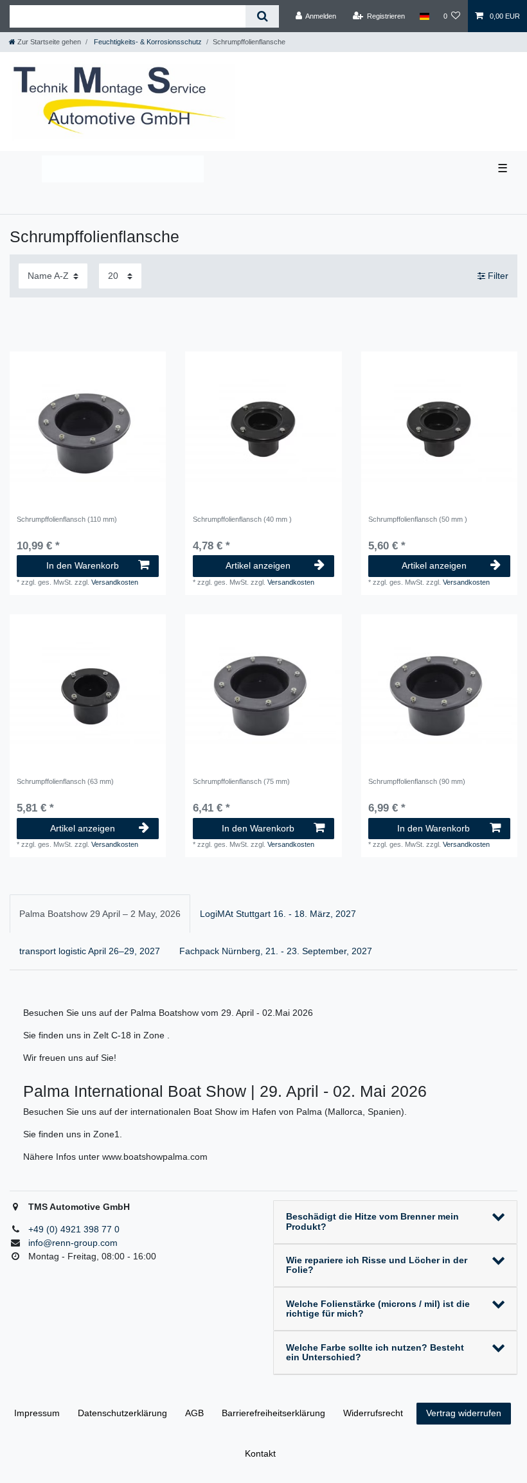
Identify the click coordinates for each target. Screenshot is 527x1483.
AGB (194, 1413)
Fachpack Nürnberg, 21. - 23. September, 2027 (275, 951)
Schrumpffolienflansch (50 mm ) (417, 519)
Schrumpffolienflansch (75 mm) (241, 781)
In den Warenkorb (82, 565)
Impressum (37, 1413)
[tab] (100, 913)
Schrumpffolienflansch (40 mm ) (242, 519)
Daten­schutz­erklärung (122, 1413)
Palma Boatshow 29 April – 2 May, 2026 (100, 914)
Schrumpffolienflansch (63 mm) (65, 781)
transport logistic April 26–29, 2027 (89, 951)
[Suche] (262, 16)
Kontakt (260, 1453)
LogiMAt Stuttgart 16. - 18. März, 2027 (278, 914)
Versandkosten (114, 582)
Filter (496, 276)
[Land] (424, 16)
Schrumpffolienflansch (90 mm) (416, 781)
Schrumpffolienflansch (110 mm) (67, 519)
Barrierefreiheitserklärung (273, 1413)
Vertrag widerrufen (463, 1413)
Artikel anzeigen (258, 565)
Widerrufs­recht (373, 1413)
